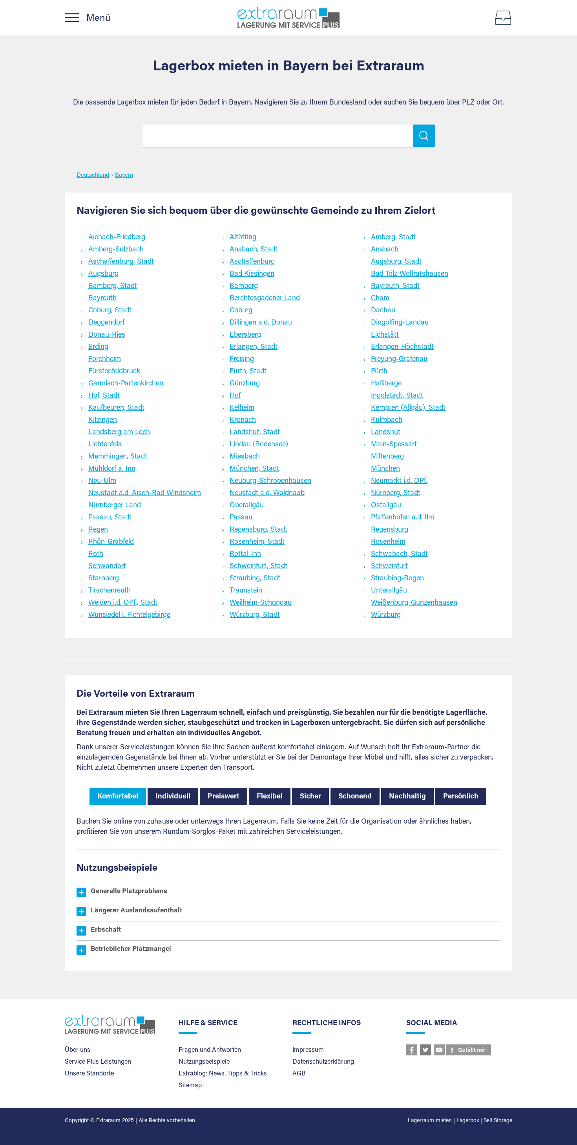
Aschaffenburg (252, 262)
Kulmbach (386, 420)
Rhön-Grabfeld (111, 542)
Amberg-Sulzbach (116, 249)
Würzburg (386, 615)
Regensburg (389, 530)
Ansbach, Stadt (254, 249)
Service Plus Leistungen (98, 1062)
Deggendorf (106, 323)
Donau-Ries (106, 335)
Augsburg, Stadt (396, 262)
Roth (95, 554)
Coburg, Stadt (109, 310)
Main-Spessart (394, 444)
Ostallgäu (386, 505)
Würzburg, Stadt (255, 615)
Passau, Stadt (109, 517)
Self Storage (498, 1121)
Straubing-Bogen (397, 578)
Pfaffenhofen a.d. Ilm (402, 517)
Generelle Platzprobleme (129, 891)
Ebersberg (245, 335)
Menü (98, 18)
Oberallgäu (247, 505)
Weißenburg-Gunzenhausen (414, 603)
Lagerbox (467, 1121)
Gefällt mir (472, 1050)
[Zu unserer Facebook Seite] (411, 1049)
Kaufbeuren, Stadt (116, 408)
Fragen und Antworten (210, 1050)
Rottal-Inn (245, 554)
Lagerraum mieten (430, 1121)
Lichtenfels (105, 444)
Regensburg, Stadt (258, 530)
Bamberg (244, 286)
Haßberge (386, 383)
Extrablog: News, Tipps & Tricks (223, 1074)
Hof (235, 396)
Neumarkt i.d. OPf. (399, 481)
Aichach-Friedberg (116, 237)
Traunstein (246, 591)
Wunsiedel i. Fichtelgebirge (129, 615)
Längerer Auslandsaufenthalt (136, 911)
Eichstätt (385, 335)
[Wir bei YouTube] (439, 1049)
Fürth (379, 371)
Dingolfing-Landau (400, 323)
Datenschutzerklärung (323, 1062)
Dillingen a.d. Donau (261, 323)
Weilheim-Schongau (261, 603)
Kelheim (242, 408)
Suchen (424, 136)
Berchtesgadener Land (265, 298)
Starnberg (103, 578)
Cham (380, 298)
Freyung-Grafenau (399, 359)
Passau (241, 517)
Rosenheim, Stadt (257, 542)
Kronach (243, 420)
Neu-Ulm (102, 481)
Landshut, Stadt (255, 432)
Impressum (308, 1050)
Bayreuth (102, 298)
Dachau (383, 310)
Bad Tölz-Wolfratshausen (409, 274)
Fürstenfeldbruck (114, 371)
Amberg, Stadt (393, 237)
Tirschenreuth (109, 591)
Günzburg (245, 383)
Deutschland (93, 175)
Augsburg (103, 274)
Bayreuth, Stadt (395, 286)
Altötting (243, 237)
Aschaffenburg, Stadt (121, 262)
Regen (98, 530)
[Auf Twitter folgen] (425, 1049)
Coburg (241, 310)
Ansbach (384, 249)
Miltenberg (387, 457)
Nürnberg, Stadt (395, 493)
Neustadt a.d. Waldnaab (267, 493)
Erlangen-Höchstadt (402, 347)
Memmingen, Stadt (117, 457)
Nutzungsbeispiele (204, 1062)
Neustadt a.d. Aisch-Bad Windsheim (144, 493)
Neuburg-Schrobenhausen (270, 481)
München (385, 469)
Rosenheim (388, 542)
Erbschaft (106, 930)
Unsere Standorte (89, 1074)
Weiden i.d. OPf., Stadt (122, 603)
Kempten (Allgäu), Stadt (408, 408)
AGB (298, 1074)
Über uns (77, 1050)
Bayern (124, 175)
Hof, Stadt (104, 396)
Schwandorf (107, 566)
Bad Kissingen (252, 274)
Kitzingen (102, 420)
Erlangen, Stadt (254, 347)
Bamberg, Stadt (112, 286)
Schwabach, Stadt (399, 554)
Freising (242, 359)
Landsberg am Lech (119, 432)
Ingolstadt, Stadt (397, 396)
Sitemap (190, 1086)
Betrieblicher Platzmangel (131, 949)
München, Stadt (254, 469)
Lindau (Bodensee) (259, 444)
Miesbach (245, 457)
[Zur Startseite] (288, 17)
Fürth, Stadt (248, 371)
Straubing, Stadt (255, 578)
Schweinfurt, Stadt (258, 566)
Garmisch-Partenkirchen (125, 383)
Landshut (385, 432)
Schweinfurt (389, 566)
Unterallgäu (389, 591)
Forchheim (104, 359)
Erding (98, 347)
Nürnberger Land (114, 505)
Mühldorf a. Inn (111, 469)
